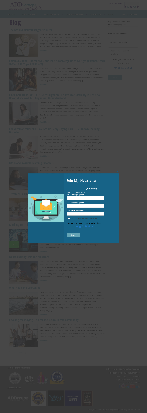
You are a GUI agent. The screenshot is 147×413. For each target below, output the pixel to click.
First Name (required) (75, 195)
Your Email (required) (75, 210)
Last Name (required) (75, 202)
